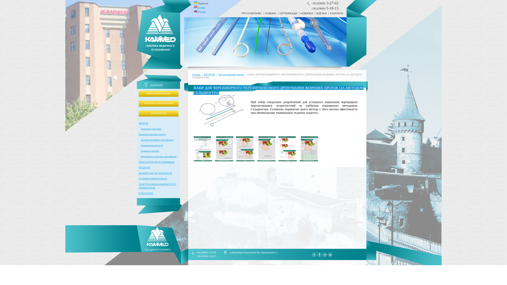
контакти (336, 13)
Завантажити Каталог (159, 93)
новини (270, 13)
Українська (202, 3)
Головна (196, 74)
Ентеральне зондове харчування (158, 156)
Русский (201, 11)
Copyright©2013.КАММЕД (158, 249)
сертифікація (288, 13)
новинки (307, 13)
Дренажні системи (151, 128)
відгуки (321, 13)
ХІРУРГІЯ (209, 74)
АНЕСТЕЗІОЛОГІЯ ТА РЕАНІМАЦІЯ (156, 162)
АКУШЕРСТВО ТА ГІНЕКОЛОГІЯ (155, 173)
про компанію (252, 13)
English (201, 7)
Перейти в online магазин (159, 103)
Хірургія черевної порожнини (157, 139)
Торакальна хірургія (152, 145)
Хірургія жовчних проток (231, 74)
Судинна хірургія (150, 150)
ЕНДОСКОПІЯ (146, 193)
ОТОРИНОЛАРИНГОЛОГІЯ (153, 178)
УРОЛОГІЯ (144, 167)
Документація (159, 113)
